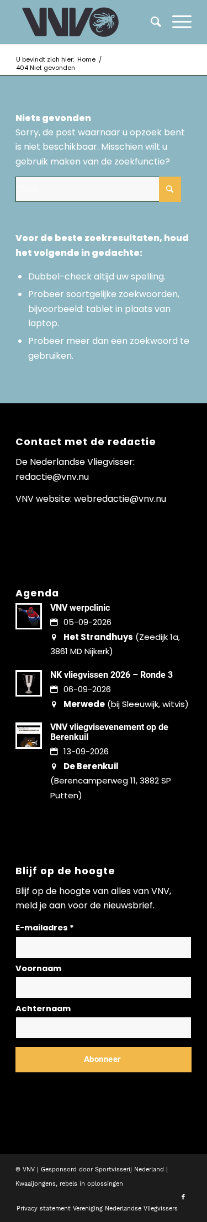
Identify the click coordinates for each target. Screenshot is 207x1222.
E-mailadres (44, 927)
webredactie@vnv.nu (120, 498)
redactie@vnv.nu (52, 476)
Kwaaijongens (35, 1183)
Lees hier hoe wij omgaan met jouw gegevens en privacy (97, 1086)
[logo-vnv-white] (85, 22)
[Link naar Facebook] (183, 1197)
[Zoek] (150, 22)
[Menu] (176, 22)
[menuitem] (176, 22)
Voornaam (38, 968)
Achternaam (43, 1008)
